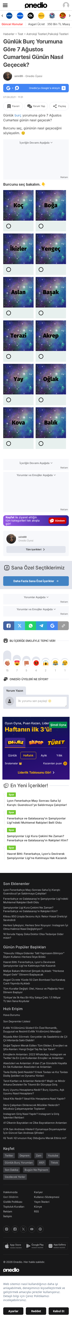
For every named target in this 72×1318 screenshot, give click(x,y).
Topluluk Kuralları (13, 1206)
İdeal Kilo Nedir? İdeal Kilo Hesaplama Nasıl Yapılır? (34, 1098)
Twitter (9, 1155)
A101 (41, 1162)
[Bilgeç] (62, 16)
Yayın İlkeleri (41, 1201)
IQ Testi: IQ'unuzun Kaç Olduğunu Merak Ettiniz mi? (34, 1138)
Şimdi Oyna (58, 724)
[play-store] (36, 1246)
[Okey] (20, 16)
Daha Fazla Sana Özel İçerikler (33, 581)
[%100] (30, 16)
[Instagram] (6, 1229)
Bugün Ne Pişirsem (36, 1169)
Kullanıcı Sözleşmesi (46, 1197)
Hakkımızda (10, 1192)
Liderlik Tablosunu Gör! (34, 772)
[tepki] (7, 663)
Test (20, 34)
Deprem (25, 1155)
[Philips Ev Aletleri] (9, 16)
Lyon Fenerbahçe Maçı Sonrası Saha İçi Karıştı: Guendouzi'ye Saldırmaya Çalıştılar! (37, 803)
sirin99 (28, 76)
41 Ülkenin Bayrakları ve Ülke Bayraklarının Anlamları (35, 1122)
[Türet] (52, 16)
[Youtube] (31, 1229)
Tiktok (54, 1162)
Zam (38, 1155)
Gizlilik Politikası (12, 1201)
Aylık (44, 755)
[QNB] (41, 16)
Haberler (8, 34)
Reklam (7, 1211)
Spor (11, 794)
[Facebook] (15, 1229)
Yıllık (59, 755)
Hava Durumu (11, 1015)
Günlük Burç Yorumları (19, 1162)
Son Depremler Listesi (16, 1021)
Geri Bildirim (10, 1197)
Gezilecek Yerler (15, 1176)
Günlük (12, 755)
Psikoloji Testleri (58, 34)
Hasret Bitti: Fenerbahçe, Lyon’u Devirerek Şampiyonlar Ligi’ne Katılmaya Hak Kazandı (37, 856)
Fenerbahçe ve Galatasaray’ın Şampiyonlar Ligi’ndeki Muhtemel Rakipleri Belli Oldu (36, 820)
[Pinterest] (40, 1229)
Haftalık (28, 755)
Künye (38, 1206)
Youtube (53, 1155)
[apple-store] (14, 1246)
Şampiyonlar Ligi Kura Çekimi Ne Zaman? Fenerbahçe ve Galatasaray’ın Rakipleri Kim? (37, 838)
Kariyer (38, 1192)
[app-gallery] (58, 1246)
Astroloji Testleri (36, 34)
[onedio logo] (33, 1270)
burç (18, 115)
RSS (36, 1211)
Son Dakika (11, 1169)
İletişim (7, 1216)
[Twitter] (23, 1229)
